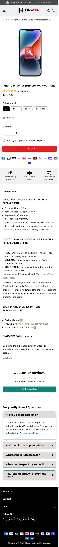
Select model (9, 103)
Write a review (29, 389)
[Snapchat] (23, 519)
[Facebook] (5, 519)
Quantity (7, 126)
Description (9, 191)
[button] (4, 10)
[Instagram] (14, 519)
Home (6, 19)
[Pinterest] (19, 519)
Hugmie (29, 543)
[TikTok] (28, 519)
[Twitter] (9, 519)
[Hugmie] (29, 11)
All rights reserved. (42, 543)
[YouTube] (33, 519)
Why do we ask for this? (35, 323)
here (47, 229)
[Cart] (53, 10)
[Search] (48, 10)
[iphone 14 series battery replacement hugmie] (30, 53)
